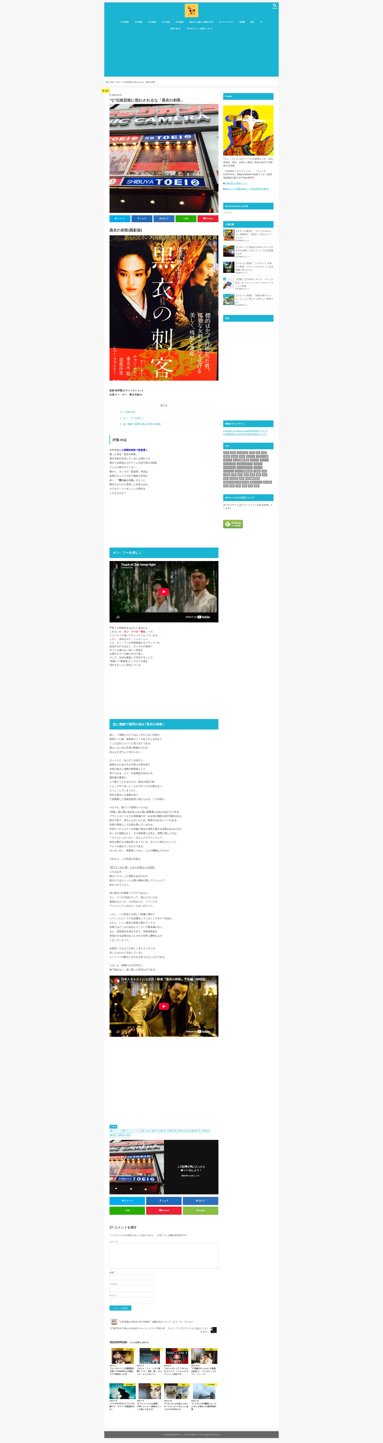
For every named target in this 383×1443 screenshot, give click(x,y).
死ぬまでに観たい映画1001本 (201, 22)
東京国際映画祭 (252, 478)
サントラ (264, 460)
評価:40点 (127, 412)
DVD (252, 453)
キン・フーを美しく (132, 418)
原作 (240, 475)
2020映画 (125, 22)
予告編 (227, 475)
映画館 (242, 22)
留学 (226, 486)
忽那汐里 (197, 1131)
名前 (112, 1272)
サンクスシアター (226, 22)
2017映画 (166, 22)
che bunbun (242, 453)
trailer (242, 456)
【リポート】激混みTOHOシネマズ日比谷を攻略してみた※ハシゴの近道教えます (254, 250)
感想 (207, 1131)
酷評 (257, 486)
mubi (264, 453)
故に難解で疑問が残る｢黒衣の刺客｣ (140, 424)
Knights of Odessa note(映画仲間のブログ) (246, 431)
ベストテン (228, 471)
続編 (232, 486)
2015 (226, 453)
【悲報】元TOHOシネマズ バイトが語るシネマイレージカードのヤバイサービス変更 (254, 282)
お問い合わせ (175, 29)
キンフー (116, 1131)
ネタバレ (258, 464)
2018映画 (152, 22)
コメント (114, 1241)
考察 (238, 486)
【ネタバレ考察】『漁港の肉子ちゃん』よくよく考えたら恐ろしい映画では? (254, 298)
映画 (114, 1127)
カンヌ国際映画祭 (241, 460)
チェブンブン (229, 464)
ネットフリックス (244, 467)
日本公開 (233, 478)
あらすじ (250, 456)
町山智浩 (267, 482)
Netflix (226, 456)
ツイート (227, 213)
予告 (156, 1131)
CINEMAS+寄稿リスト (236, 183)
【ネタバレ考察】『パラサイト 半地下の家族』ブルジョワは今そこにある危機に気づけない (254, 266)
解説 (114, 1135)
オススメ (227, 460)
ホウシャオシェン (132, 1131)
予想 (234, 475)
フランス (258, 467)
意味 (252, 475)
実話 (246, 475)
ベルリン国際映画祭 (244, 471)
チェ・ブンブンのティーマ (189, 1434)
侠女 (164, 1131)
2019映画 (138, 22)
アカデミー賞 (262, 456)
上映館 (146, 1131)
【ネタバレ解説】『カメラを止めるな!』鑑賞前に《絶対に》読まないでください (253, 234)
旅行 (252, 22)
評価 (250, 486)
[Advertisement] (191, 54)
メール (113, 1284)
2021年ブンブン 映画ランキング (200, 29)
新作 (226, 478)
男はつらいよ (256, 482)
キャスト (254, 460)
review (234, 456)
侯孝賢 (174, 1131)
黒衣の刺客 (125, 1135)
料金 (264, 475)
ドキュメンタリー (244, 464)
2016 (233, 453)
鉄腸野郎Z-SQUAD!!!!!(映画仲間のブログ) (246, 434)
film (257, 453)
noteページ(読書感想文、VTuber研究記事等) (247, 189)
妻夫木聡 (185, 1131)
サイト (113, 1295)
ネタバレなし (229, 467)
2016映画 (179, 22)
